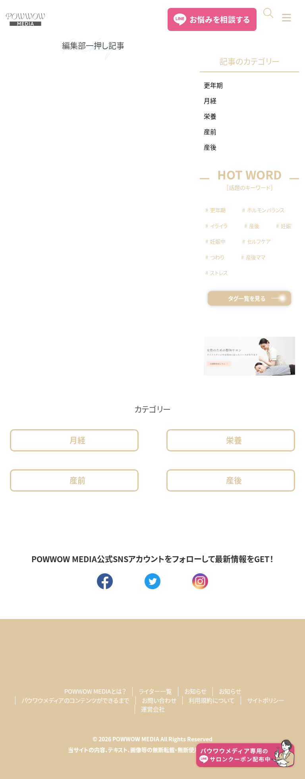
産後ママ (256, 257)
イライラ (219, 225)
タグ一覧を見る (246, 298)
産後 (210, 147)
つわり (217, 257)
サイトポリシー (265, 700)
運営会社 (153, 709)
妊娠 (286, 225)
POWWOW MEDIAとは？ (95, 691)
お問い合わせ (159, 700)
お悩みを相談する (219, 19)
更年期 (213, 85)
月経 (210, 100)
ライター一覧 (155, 691)
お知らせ (195, 691)
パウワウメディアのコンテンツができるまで (75, 700)
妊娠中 (218, 241)
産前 (210, 131)
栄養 (210, 116)
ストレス (219, 272)
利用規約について (212, 700)
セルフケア (258, 241)
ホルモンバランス (266, 210)
